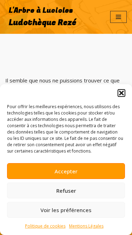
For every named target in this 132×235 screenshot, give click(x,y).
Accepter (66, 171)
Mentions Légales (86, 226)
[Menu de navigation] (118, 17)
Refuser (66, 190)
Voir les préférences (66, 210)
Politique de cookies (45, 226)
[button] (121, 93)
